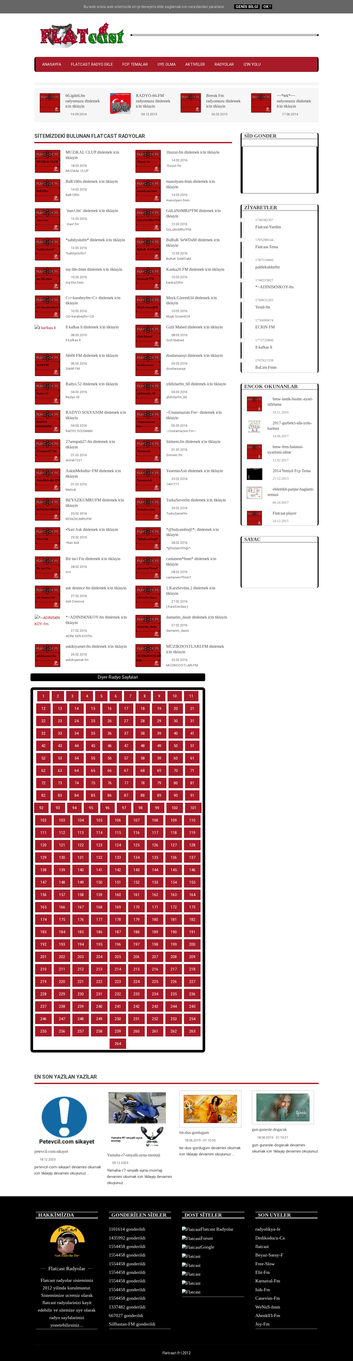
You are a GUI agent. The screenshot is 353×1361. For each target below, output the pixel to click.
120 (43, 845)
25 (93, 721)
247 (62, 1019)
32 (43, 733)
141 (99, 870)
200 (192, 944)
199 (174, 944)
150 (99, 882)
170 (136, 907)
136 (174, 857)
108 (155, 820)
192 (43, 944)
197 (136, 944)
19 (159, 708)
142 (118, 870)
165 (43, 907)
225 (155, 981)
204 (99, 956)
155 (192, 882)
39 (159, 733)
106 (118, 820)
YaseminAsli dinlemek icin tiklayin (194, 471)
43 (60, 745)
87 (126, 795)
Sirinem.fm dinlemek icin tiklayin (193, 441)
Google (207, 1247)
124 (118, 845)
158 (81, 894)
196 (118, 944)
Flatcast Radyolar (217, 1229)
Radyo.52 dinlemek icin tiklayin (92, 384)
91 (192, 795)
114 (99, 832)
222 (99, 981)
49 (159, 745)
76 (110, 783)
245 (192, 1006)
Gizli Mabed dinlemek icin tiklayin (194, 327)
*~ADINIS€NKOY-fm (274, 287)
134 (136, 857)
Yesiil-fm (262, 307)
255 (43, 1031)
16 (110, 708)
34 (76, 733)
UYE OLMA (167, 64)
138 (43, 870)
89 (159, 795)
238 (62, 1006)
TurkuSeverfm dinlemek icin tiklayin (196, 500)
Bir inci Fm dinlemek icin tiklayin (93, 559)
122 (81, 845)
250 (118, 1019)
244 (174, 1006)
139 (62, 870)
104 (81, 820)
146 (192, 870)
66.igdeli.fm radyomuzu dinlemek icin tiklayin (82, 101)
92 (41, 808)
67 (126, 770)
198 (155, 944)
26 (110, 721)
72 (43, 783)
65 (93, 770)
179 (136, 919)
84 (76, 795)
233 (136, 994)
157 (62, 894)
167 (81, 907)
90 (176, 795)
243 (155, 1006)
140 (81, 870)
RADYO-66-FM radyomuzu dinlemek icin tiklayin (153, 101)
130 (62, 857)
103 (62, 820)
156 (43, 894)
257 (81, 1031)
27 (126, 721)
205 (118, 956)
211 (62, 969)
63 (60, 770)
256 (62, 1031)
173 (192, 907)
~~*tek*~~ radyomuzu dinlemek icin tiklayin (294, 101)
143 (136, 870)
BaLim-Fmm (266, 367)
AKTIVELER (195, 64)
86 (110, 795)
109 (174, 820)
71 (192, 770)
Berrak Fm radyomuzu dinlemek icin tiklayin (223, 101)
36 (110, 733)
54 (76, 758)
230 (81, 994)
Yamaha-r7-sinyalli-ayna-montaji (133, 1155)
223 (118, 981)
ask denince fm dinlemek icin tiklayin (96, 588)
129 (43, 857)
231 (99, 994)
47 (126, 745)
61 (192, 758)
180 (155, 919)
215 (136, 969)
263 (192, 1031)
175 (62, 919)
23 (60, 721)
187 (118, 932)
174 (43, 919)
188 (136, 932)
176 (81, 919)
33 (60, 733)
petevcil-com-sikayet (51, 1151)
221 (81, 981)
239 (81, 1006)
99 (157, 808)
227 (192, 981)
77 (126, 783)
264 (118, 1043)
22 (43, 721)
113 (81, 832)
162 (155, 894)
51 (192, 745)
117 (155, 832)
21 (192, 708)
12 (43, 708)
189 (155, 932)
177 (99, 919)
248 (81, 1019)
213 (99, 969)
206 (136, 956)
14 (76, 708)
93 (58, 808)
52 (43, 758)
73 (60, 783)
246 (43, 1019)
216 (155, 969)
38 (143, 733)
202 (62, 956)
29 (159, 721)
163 (174, 894)
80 (176, 783)
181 (174, 919)
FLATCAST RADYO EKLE (92, 64)
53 (60, 758)
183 (43, 932)
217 (174, 969)
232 (118, 994)
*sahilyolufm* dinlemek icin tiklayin (95, 240)
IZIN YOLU (252, 64)
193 (62, 944)
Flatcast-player (284, 513)
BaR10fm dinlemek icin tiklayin (92, 181)
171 (155, 907)
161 (136, 894)
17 (126, 708)
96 (107, 808)
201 (43, 956)
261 (155, 1031)
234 (155, 994)
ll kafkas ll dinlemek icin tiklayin (92, 327)
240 (99, 1006)
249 (99, 1019)
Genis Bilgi (247, 6)
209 (192, 956)
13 (60, 708)
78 (143, 783)
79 (159, 783)
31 (192, 721)
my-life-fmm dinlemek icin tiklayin (94, 269)
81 (192, 783)
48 (143, 745)
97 (124, 808)
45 (93, 745)
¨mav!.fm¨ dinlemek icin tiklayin (92, 210)
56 (110, 758)
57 (126, 758)
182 (192, 919)
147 (43, 882)
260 (136, 1031)
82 (43, 795)
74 (76, 783)
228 (43, 994)
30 (176, 721)
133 (118, 857)
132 (99, 857)
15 (93, 708)
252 (155, 1019)
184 (62, 932)
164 (192, 894)
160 (118, 894)
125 (136, 845)
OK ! (267, 6)
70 (176, 770)
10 (175, 696)
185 (81, 932)
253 (174, 1019)
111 (43, 832)
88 (143, 795)
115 (118, 832)
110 (192, 820)
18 (143, 708)
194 (81, 944)
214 (118, 969)
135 (155, 857)
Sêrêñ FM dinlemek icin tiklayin (92, 355)
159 (99, 894)
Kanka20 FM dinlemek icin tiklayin (195, 269)
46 (110, 745)
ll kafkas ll (263, 347)
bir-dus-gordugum (194, 1132)
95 (91, 808)
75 (93, 783)
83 (60, 795)
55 (93, 758)
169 (118, 907)
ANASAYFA (51, 64)
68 (143, 770)
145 (174, 870)
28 (143, 721)
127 (174, 845)
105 (99, 820)
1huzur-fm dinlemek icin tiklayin (192, 152)
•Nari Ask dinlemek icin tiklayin (92, 529)
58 (143, 758)
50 (176, 745)
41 (192, 733)
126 (155, 845)
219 (43, 981)
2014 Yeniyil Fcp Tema (292, 471)
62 (43, 770)
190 (174, 932)
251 (136, 1019)
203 (81, 956)
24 (76, 721)
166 (62, 907)
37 (126, 733)
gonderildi (127, 1229)
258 (99, 1031)
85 (93, 795)
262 (174, 1031)
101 (193, 808)
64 (76, 770)
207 (155, 956)
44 (76, 745)
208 (174, 956)
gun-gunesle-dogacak (269, 1129)
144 (155, 870)
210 (43, 969)
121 (62, 845)
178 (118, 919)
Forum (207, 1238)
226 (174, 981)
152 (136, 882)
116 (136, 832)
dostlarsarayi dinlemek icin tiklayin (194, 355)
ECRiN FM (265, 327)
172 (174, 907)
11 (191, 696)
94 (74, 808)
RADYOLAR (224, 64)
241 (118, 1006)
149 (81, 882)
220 (62, 981)
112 (62, 832)
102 (43, 820)
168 (99, 907)
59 (159, 758)
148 (62, 882)
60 (176, 758)
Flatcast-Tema (266, 247)
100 (175, 808)
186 (99, 932)
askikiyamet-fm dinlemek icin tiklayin (96, 646)
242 (136, 1006)
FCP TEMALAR (135, 64)
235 (174, 994)
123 (99, 845)
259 (118, 1031)
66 (110, 770)
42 (43, 745)
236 (192, 994)
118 (174, 832)
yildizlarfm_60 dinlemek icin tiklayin (196, 384)
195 (99, 944)
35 (93, 733)
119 (192, 832)
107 (136, 820)
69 (159, 770)
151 (118, 882)
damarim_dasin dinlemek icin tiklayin (196, 617)
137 (192, 857)
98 (141, 808)
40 (176, 733)
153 (155, 882)
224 (136, 981)
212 (81, 969)
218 (192, 969)
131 (81, 857)
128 (192, 845)
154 (174, 882)
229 (62, 994)
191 (192, 932)
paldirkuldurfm (267, 267)
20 (176, 708)
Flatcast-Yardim (268, 227)
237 (43, 1006)
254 (192, 1019)
